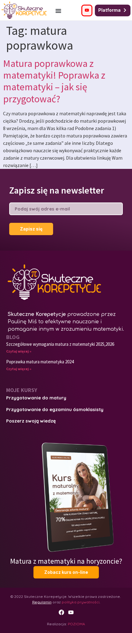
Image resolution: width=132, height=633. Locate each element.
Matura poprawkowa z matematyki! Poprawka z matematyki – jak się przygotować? (54, 81)
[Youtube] (71, 612)
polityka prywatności (80, 602)
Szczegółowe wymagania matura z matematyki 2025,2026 (60, 344)
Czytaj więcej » (18, 351)
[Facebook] (61, 612)
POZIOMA (76, 624)
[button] (58, 10)
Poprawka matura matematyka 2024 (40, 362)
